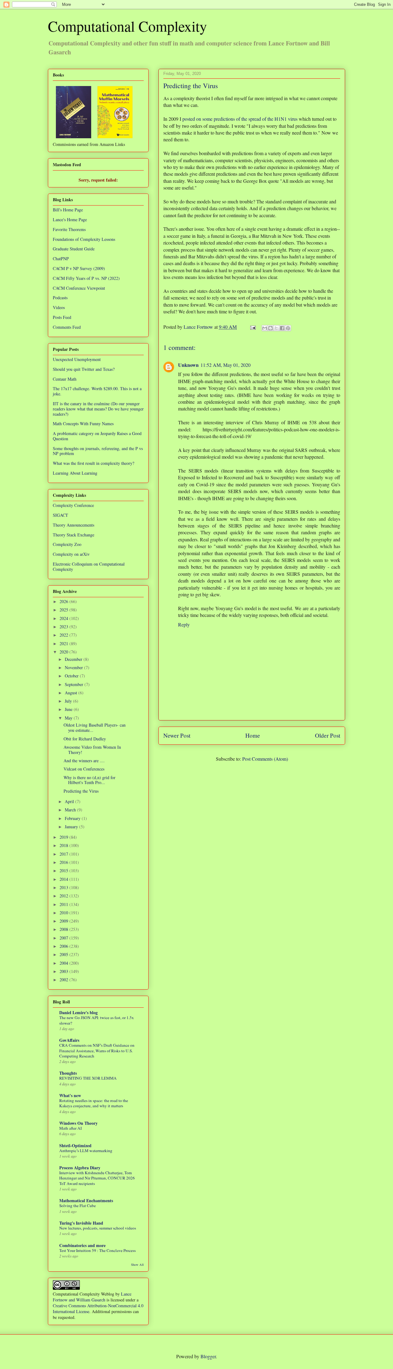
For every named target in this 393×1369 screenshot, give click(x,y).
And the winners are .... (84, 760)
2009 (64, 921)
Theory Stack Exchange (73, 535)
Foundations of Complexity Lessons (84, 239)
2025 (64, 610)
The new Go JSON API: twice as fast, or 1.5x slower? (96, 1020)
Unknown (188, 364)
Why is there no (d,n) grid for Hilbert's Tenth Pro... (89, 780)
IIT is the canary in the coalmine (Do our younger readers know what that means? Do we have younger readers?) (98, 409)
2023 (64, 627)
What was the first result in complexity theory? (93, 463)
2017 (64, 854)
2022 (64, 635)
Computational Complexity (127, 26)
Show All (137, 1264)
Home (252, 735)
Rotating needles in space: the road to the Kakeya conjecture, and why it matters (93, 1103)
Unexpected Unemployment (77, 359)
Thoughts (68, 1073)
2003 (64, 971)
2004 (64, 963)
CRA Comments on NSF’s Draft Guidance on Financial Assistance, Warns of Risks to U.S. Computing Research (96, 1050)
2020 (64, 652)
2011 (64, 904)
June (69, 709)
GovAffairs (69, 1040)
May (69, 718)
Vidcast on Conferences (84, 769)
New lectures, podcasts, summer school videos (97, 1228)
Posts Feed (62, 317)
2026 (64, 601)
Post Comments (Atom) (265, 758)
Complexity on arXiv (71, 554)
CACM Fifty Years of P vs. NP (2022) (86, 278)
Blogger (208, 1356)
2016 (64, 862)
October (72, 676)
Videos (59, 307)
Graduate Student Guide (74, 249)
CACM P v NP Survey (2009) (79, 268)
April (70, 801)
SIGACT (60, 515)
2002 (64, 980)
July (69, 701)
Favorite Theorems (69, 229)
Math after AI (70, 1128)
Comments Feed (67, 327)
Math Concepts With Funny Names (83, 423)
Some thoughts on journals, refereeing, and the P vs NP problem (98, 451)
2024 (64, 618)
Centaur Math (64, 379)
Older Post (327, 735)
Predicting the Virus (81, 791)
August (71, 693)
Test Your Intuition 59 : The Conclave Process (97, 1250)
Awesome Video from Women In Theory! (92, 749)
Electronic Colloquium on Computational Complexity (89, 566)
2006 (64, 946)
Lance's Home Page (70, 219)
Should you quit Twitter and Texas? (84, 369)
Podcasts (60, 297)
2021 (64, 643)
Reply (184, 624)
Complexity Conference (73, 505)
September (74, 684)
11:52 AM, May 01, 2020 (225, 365)
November (74, 667)
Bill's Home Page (68, 210)
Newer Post (176, 735)
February (73, 818)
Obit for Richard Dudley (85, 739)
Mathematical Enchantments (86, 1200)
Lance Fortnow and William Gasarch (92, 1297)
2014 (64, 879)
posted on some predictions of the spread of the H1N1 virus (240, 119)
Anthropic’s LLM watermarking (85, 1150)
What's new (70, 1095)
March (71, 810)
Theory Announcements (73, 525)
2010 (64, 913)
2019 (64, 837)
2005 (64, 954)
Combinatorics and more (82, 1245)
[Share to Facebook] (282, 328)
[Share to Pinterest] (288, 328)
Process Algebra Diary (79, 1167)
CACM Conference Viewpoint (79, 288)
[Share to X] (276, 328)
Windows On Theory (78, 1123)
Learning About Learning (75, 473)
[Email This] (265, 328)
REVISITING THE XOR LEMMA (88, 1078)
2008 (64, 929)
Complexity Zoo (67, 544)
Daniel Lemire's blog (78, 1012)
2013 (64, 887)
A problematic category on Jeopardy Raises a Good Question (97, 435)
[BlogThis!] (270, 328)
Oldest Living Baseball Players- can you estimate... (95, 727)
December (74, 659)
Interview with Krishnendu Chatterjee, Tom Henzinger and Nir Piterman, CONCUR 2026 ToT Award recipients (97, 1178)
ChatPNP (61, 258)
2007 (64, 938)
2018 (64, 845)
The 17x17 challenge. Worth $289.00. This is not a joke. (97, 391)
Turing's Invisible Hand (81, 1223)
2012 (64, 896)
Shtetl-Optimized (75, 1145)
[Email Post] (252, 327)
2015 (64, 870)
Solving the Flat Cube (77, 1205)
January (72, 827)
